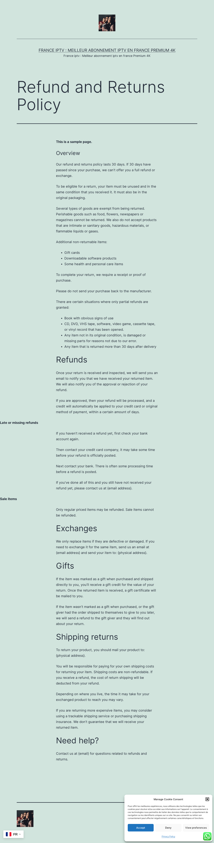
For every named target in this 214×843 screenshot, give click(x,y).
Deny (168, 827)
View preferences (196, 827)
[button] (207, 799)
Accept (140, 827)
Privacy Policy (168, 836)
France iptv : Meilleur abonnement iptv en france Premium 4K (107, 50)
